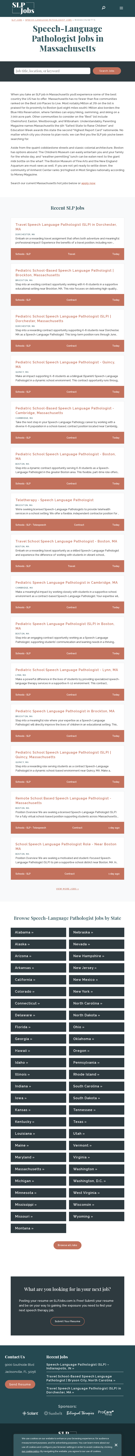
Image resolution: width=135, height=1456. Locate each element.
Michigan (23, 1181)
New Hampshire (87, 956)
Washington (83, 1169)
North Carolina (86, 1003)
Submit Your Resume (67, 1321)
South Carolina (86, 1086)
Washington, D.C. (88, 1181)
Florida (21, 1027)
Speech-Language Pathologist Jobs (48, 20)
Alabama (22, 932)
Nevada (80, 944)
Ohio (77, 1027)
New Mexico (84, 980)
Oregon (79, 1051)
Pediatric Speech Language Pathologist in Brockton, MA (65, 711)
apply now (88, 183)
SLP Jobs (17, 20)
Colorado (23, 991)
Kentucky (23, 1122)
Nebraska (81, 932)
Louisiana (23, 1134)
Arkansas (23, 968)
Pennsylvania (84, 1062)
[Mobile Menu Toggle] (121, 8)
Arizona (21, 956)
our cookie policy (30, 1451)
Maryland (23, 1157)
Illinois (21, 1074)
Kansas (21, 1110)
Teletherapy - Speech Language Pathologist (54, 500)
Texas (78, 1122)
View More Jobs (66, 889)
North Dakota (85, 1015)
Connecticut (26, 1003)
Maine (20, 1145)
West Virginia (85, 1193)
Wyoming (81, 1216)
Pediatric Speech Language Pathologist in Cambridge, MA (66, 583)
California (23, 980)
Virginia (80, 1157)
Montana (22, 1228)
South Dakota (85, 1098)
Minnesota (24, 1193)
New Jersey (83, 968)
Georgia (22, 1039)
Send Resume (20, 1384)
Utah (77, 1134)
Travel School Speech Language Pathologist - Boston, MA (66, 541)
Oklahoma (82, 1039)
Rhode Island (84, 1074)
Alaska (21, 944)
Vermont (81, 1145)
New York (81, 991)
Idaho (20, 1062)
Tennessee (83, 1110)
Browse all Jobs (67, 1245)
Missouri (22, 1216)
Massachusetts (28, 1169)
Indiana (21, 1086)
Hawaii (21, 1051)
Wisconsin (82, 1205)
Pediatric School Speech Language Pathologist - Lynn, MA (66, 670)
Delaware (23, 1015)
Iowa (19, 1098)
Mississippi (24, 1205)
